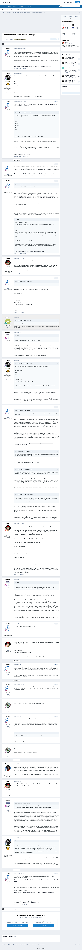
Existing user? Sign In (68, 2)
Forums (3, 9)
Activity (14, 6)
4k (8, 774)
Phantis (4, 6)
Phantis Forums (6, 2)
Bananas (7, 763)
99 (8, 327)
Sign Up (77, 2)
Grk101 (8, 38)
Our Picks (13, 9)
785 (8, 342)
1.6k (8, 711)
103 (8, 268)
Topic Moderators (28, 6)
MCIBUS (8, 258)
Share (47, 38)
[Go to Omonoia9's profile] (63, 68)
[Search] (79, 6)
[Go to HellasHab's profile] (8, 336)
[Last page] (12, 44)
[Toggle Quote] (15, 112)
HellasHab (7, 332)
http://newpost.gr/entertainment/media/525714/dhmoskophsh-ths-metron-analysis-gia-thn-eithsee (33, 197)
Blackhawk (8, 73)
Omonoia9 (66, 71)
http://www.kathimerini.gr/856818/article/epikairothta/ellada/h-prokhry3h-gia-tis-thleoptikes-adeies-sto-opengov (36, 173)
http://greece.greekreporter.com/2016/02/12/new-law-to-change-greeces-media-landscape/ (32, 66)
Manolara (7, 317)
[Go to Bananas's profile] (8, 768)
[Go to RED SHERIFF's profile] (8, 705)
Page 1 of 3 (16, 909)
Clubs (8, 9)
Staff (18, 9)
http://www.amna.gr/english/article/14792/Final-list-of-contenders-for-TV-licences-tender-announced (34, 892)
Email (66, 92)
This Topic (74, 6)
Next (9, 909)
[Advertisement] (23, 23)
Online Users (23, 9)
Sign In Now (44, 925)
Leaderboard (20, 6)
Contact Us (39, 948)
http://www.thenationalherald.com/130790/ (31, 902)
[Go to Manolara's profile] (8, 321)
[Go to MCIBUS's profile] (8, 262)
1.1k (8, 58)
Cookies (43, 948)
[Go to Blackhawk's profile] (8, 77)
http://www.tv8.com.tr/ (25, 154)
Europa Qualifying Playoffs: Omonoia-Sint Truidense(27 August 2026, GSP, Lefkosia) (70, 69)
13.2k (8, 87)
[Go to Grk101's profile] (4, 38)
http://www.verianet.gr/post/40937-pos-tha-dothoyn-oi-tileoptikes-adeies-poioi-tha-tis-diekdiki (33, 175)
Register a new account (17, 925)
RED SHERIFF (7, 701)
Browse (9, 6)
